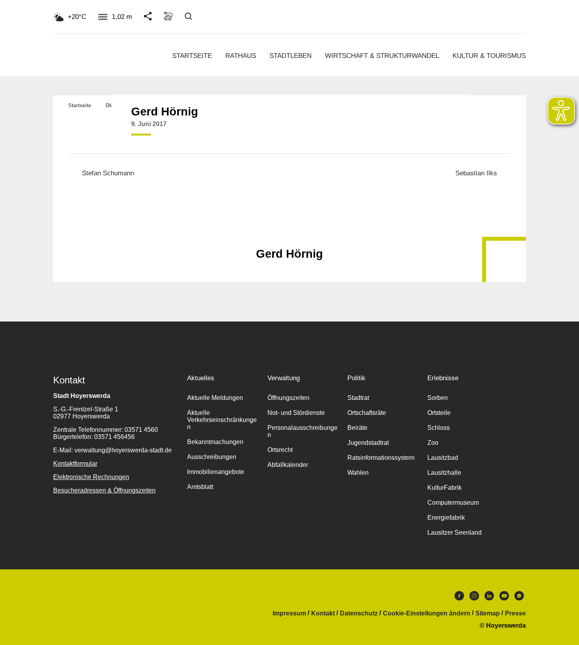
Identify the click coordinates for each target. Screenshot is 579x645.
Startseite (192, 55)
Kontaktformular (75, 463)
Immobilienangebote (215, 471)
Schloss (438, 427)
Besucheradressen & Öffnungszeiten (104, 490)
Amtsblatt (200, 486)
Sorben (437, 397)
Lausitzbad (442, 457)
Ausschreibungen (211, 457)
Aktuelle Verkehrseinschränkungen (222, 419)
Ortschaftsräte (366, 412)
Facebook (459, 597)
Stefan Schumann (108, 173)
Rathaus (240, 55)
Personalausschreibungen (302, 431)
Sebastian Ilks (476, 173)
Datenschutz (359, 613)
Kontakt (323, 613)
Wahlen (358, 472)
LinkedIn (489, 597)
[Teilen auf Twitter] (425, 130)
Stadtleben (290, 55)
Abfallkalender (287, 464)
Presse (515, 613)
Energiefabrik (446, 517)
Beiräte (357, 427)
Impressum (289, 613)
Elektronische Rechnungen (91, 477)
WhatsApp (519, 597)
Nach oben (289, 234)
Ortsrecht (280, 449)
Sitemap (487, 613)
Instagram (474, 597)
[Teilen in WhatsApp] (440, 130)
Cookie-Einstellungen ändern (426, 613)
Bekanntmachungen (215, 442)
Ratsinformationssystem (380, 457)
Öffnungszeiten (288, 397)
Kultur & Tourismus (489, 55)
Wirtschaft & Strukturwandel (382, 55)
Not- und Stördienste (296, 412)
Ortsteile (439, 412)
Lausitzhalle (444, 472)
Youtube (504, 597)
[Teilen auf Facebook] (410, 130)
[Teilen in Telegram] (455, 127)
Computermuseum (453, 502)
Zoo (432, 442)
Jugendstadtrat (368, 442)
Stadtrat (358, 397)
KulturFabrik (444, 487)
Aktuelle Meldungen (215, 397)
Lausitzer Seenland (454, 532)
